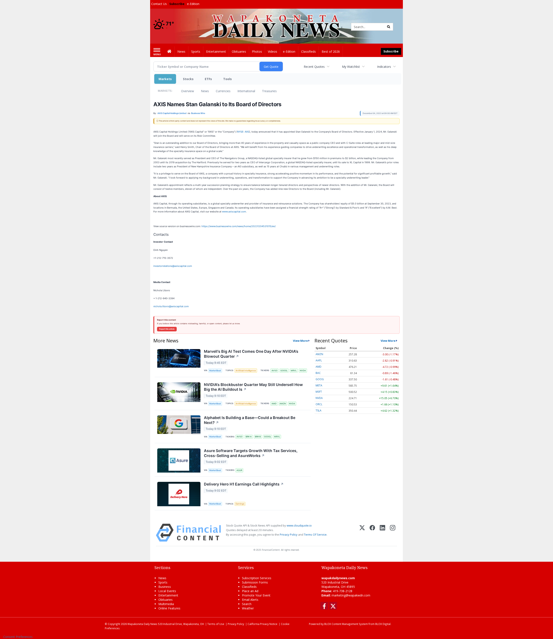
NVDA (303, 370)
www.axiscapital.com (234, 211)
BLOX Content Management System (346, 624)
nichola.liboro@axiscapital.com (171, 306)
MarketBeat (215, 370)
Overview (187, 91)
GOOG (320, 379)
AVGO (274, 370)
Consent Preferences (18, 637)
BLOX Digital (383, 624)
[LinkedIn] (382, 532)
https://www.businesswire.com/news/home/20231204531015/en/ (239, 226)
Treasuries (269, 91)
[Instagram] (392, 532)
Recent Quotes (314, 67)
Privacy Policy (288, 534)
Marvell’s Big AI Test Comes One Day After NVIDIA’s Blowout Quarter (251, 354)
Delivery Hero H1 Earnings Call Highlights (244, 484)
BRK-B (258, 436)
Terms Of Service (315, 534)
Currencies (223, 91)
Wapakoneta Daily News (142, 624)
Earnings (240, 504)
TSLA (318, 410)
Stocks (188, 79)
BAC (318, 373)
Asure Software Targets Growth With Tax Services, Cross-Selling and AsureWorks (250, 453)
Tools (227, 79)
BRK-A (249, 436)
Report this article (167, 329)
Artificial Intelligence (246, 370)
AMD (274, 403)
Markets (165, 79)
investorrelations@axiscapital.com (172, 265)
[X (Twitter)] (362, 532)
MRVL (294, 370)
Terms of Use (215, 624)
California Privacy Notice (262, 624)
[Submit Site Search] (388, 26)
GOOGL (284, 370)
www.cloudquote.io (299, 525)
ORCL (319, 404)
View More (300, 341)
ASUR (239, 470)
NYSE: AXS (243, 131)
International (246, 91)
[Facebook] (372, 532)
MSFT (319, 392)
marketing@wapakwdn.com (351, 595)
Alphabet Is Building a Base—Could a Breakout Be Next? (249, 420)
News (205, 91)
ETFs (208, 79)
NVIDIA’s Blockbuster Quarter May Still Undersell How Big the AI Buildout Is (253, 387)
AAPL (319, 360)
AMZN (283, 403)
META (319, 385)
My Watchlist (351, 67)
